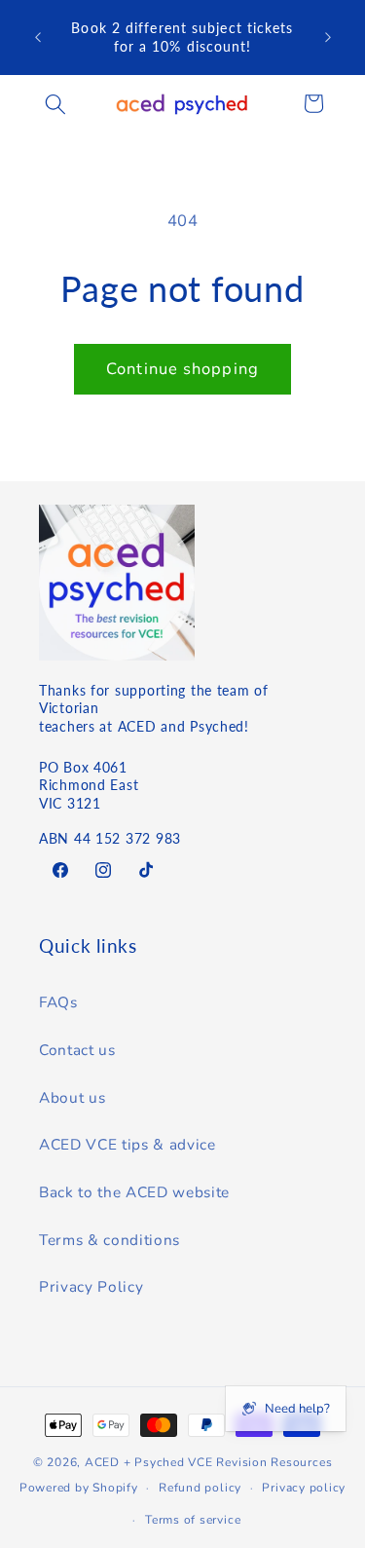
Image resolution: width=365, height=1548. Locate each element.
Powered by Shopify (78, 1487)
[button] (55, 103)
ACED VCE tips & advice (127, 1144)
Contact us (77, 1049)
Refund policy (200, 1487)
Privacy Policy (91, 1286)
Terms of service (192, 1520)
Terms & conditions (109, 1239)
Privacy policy (304, 1487)
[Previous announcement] (38, 38)
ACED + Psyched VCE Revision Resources (209, 1462)
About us (72, 1097)
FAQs (58, 1002)
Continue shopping (182, 369)
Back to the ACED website (134, 1192)
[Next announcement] (328, 38)
